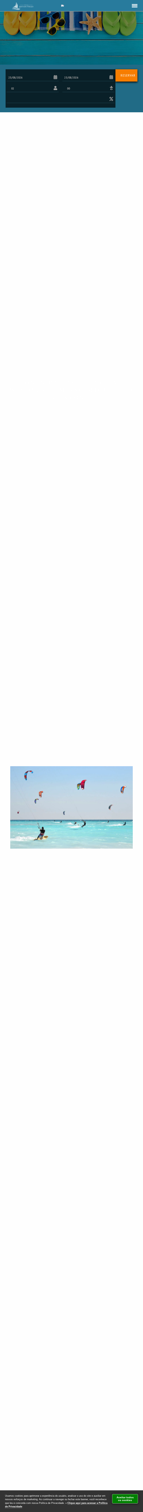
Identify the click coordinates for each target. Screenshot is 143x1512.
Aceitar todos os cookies (125, 1498)
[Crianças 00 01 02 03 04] (88, 88)
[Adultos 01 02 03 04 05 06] (33, 88)
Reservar (128, 75)
